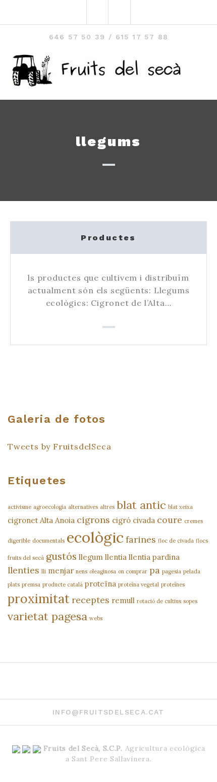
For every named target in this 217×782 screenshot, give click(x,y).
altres (107, 506)
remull (123, 600)
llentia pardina (154, 557)
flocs (202, 540)
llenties (23, 570)
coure (169, 520)
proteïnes (173, 584)
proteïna (100, 584)
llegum (91, 557)
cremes (193, 521)
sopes (190, 601)
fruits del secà (26, 557)
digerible (19, 540)
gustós (61, 556)
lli (43, 571)
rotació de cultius (159, 601)
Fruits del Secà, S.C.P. (83, 748)
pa (154, 570)
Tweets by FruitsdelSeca (59, 446)
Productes (108, 237)
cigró (121, 520)
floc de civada (176, 540)
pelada (191, 571)
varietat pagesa (47, 616)
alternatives (83, 506)
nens (81, 571)
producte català (62, 584)
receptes (91, 600)
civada (144, 520)
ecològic (95, 537)
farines (141, 539)
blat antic (141, 505)
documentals (48, 540)
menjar (61, 570)
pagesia (171, 571)
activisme (19, 506)
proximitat (39, 599)
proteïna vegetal (138, 584)
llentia (116, 557)
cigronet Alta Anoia (41, 520)
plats (14, 584)
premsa (31, 584)
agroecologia (49, 506)
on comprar (132, 571)
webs (95, 618)
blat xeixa (180, 506)
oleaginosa (102, 571)
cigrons (93, 520)
